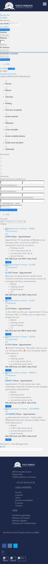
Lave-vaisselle (11, 130)
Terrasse (9, 97)
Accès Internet (11, 117)
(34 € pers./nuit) (29, 259)
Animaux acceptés (13, 110)
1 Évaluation (10, 303)
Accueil (18, 492)
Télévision (9, 123)
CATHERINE (10, 414)
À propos (19, 503)
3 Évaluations (11, 231)
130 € (11, 436)
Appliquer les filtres (8, 210)
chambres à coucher (9, 54)
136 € (11, 259)
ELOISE (8, 273)
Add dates (5, 30)
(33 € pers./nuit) (28, 331)
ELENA (8, 345)
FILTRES (3, 18)
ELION (8, 309)
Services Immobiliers (24, 501)
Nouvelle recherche (8, 74)
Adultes (3, 32)
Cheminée (9, 149)
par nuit (17, 259)
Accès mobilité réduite (15, 136)
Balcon (8, 90)
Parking (8, 104)
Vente (17, 498)
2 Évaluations (11, 339)
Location (19, 495)
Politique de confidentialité (24, 523)
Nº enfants (4, 48)
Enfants (3, 38)
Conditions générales (21, 515)
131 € (11, 331)
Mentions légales (19, 521)
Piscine (8, 84)
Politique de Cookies (21, 518)
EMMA (8, 237)
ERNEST (9, 381)
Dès (7, 259)
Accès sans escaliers (14, 143)
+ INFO (8, 262)
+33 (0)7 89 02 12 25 (25, 483)
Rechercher (5, 15)
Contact (18, 506)
